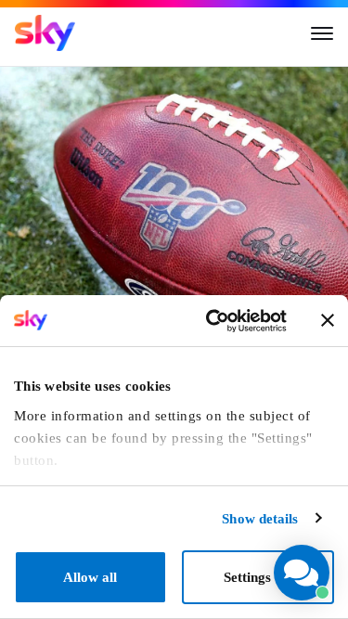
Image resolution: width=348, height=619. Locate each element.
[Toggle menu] (322, 33)
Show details (260, 518)
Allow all (90, 577)
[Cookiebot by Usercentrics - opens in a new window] (212, 321)
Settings (247, 577)
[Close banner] (327, 320)
